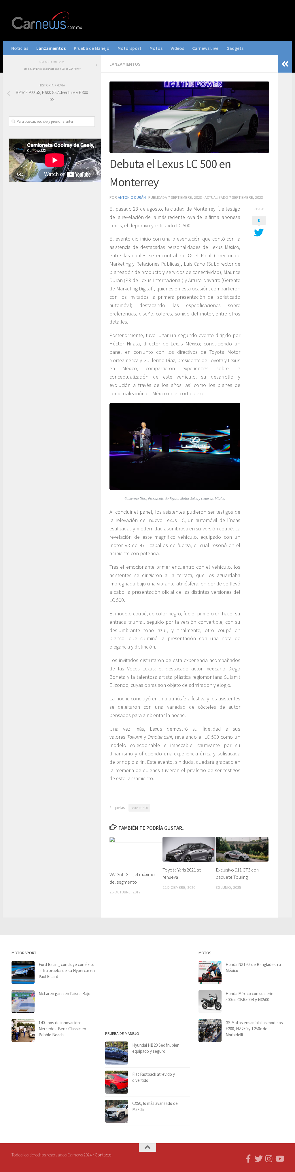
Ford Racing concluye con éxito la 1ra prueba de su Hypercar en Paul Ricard (67, 970)
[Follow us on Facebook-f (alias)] (248, 1159)
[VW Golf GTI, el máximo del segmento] (135, 851)
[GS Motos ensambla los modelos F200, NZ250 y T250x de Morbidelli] (210, 1030)
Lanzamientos (51, 48)
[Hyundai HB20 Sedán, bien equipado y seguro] (116, 1053)
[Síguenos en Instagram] (269, 1159)
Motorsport (129, 48)
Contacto (103, 1155)
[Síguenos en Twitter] (259, 1159)
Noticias (19, 48)
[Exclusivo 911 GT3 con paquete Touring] (242, 849)
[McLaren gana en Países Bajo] (23, 1001)
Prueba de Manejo (91, 48)
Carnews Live (205, 48)
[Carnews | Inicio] (48, 20)
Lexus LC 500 (139, 808)
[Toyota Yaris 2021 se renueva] (188, 849)
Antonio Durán (132, 197)
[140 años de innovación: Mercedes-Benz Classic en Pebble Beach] (23, 1030)
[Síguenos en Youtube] (279, 1159)
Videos (177, 48)
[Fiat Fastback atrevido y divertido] (116, 1082)
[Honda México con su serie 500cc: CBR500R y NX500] (210, 1001)
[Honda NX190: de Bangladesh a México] (210, 972)
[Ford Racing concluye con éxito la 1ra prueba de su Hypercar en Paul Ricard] (23, 972)
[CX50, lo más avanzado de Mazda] (116, 1111)
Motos (156, 48)
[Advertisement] (52, 231)
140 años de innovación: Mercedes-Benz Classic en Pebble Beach (62, 1028)
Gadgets (234, 48)
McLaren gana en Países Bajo (64, 993)
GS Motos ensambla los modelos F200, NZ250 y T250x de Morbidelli (254, 1028)
